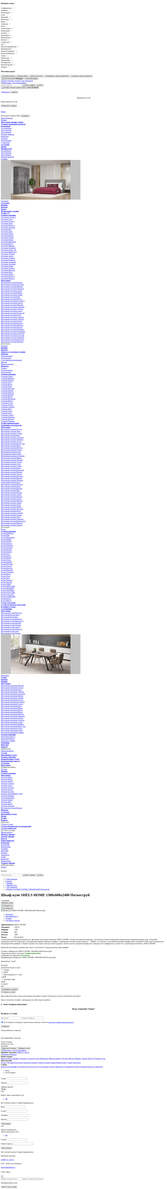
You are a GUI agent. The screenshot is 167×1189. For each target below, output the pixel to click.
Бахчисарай (5, 13)
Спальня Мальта (7, 391)
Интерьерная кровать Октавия (12, 456)
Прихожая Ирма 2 (8, 739)
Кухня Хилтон (6, 582)
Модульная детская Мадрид (11, 808)
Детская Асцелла (7, 788)
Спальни (30, 1059)
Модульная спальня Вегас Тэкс (13, 444)
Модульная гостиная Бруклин (12, 340)
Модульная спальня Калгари (12, 476)
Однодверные (6, 128)
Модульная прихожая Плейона (13, 702)
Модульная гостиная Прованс (12, 289)
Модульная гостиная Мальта (12, 287)
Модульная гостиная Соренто (12, 319)
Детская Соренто (7, 783)
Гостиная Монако (7, 246)
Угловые (4, 138)
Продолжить (9, 1048)
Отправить (5, 1026)
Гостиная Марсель (8, 270)
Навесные (5, 136)
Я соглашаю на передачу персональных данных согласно (39, 1022)
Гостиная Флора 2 (8, 276)
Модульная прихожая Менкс (12, 712)
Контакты (29, 81)
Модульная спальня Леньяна (12, 460)
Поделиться (8, 905)
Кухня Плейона (7, 546)
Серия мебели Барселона (10, 482)
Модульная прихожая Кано (11, 690)
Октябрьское (6, 62)
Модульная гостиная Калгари (12, 285)
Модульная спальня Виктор (11, 488)
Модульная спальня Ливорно (12, 519)
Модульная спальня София (11, 466)
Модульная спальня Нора (10, 446)
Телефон (4, 1115)
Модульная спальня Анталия (12, 509)
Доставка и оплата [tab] (12, 920)
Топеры (4, 368)
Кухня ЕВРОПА (7, 533)
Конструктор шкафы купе (11, 1067)
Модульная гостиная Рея (10, 297)
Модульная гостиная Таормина (13, 331)
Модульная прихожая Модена (12, 714)
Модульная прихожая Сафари (12, 732)
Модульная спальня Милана (12, 501)
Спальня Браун (6, 397)
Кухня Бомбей (6, 562)
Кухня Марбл (6, 558)
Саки (3, 15)
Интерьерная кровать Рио (11, 452)
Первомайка (6, 60)
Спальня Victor (6, 411)
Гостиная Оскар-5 (8, 221)
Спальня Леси (6, 382)
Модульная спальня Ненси (11, 507)
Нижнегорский (7, 65)
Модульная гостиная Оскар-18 (12, 313)
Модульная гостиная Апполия (12, 334)
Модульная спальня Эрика (11, 503)
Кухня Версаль (6, 568)
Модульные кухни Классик (11, 629)
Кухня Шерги (6, 601)
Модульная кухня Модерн (11, 623)
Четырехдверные (7, 134)
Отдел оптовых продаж (46, 1067)
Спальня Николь (7, 393)
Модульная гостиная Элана (11, 291)
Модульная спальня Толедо (11, 429)
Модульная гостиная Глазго (11, 321)
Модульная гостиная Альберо (12, 317)
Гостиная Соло (6, 219)
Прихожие (44, 1059)
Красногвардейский (9, 47)
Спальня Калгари (7, 389)
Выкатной (5, 859)
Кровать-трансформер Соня (11, 794)
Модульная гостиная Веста (11, 299)
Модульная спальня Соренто (12, 513)
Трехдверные (6, 132)
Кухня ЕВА (5, 535)
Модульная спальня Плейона (12, 440)
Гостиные (23, 1059)
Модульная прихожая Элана (12, 722)
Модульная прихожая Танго (11, 728)
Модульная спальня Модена (11, 448)
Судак (3, 56)
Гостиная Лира (6, 232)
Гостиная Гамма (7, 266)
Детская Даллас (7, 790)
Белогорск (5, 19)
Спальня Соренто (8, 407)
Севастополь (6, 28)
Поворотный (6, 861)
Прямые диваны (81, 1059)
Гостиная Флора (7, 240)
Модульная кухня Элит (10, 631)
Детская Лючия (7, 781)
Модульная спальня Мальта (11, 478)
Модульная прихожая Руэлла (12, 700)
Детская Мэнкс (7, 779)
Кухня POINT (6, 542)
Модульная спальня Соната (11, 462)
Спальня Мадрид (7, 419)
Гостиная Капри (7, 236)
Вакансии (59, 1067)
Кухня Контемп (7, 570)
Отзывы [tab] (8, 918)
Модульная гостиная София (11, 295)
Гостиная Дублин (7, 254)
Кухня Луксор (6, 566)
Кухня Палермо (7, 564)
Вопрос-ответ (61, 1063)
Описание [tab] (9, 914)
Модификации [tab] (11, 916)
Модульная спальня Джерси (11, 525)
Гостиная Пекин (7, 274)
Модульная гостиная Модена (12, 325)
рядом (31, 78)
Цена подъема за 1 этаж (13, 975)
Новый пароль (6, 1144)
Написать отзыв (7, 903)
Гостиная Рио (6, 230)
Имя (2, 1107)
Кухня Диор (5, 576)
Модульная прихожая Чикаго (12, 718)
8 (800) (22, 1052)
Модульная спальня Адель (11, 442)
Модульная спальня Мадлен (11, 484)
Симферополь (6, 8)
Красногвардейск (8, 51)
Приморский (6, 49)
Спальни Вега (6, 409)
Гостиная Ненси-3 (8, 225)
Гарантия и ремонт (30, 1063)
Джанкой (4, 17)
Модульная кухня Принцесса (12, 621)
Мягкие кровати (7, 364)
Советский (5, 42)
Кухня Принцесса (8, 537)
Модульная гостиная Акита (11, 311)
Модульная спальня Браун (11, 468)
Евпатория (5, 35)
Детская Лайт (6, 802)
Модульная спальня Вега (10, 491)
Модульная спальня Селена (11, 433)
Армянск (4, 10)
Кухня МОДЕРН (7, 588)
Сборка (6, 970)
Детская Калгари (7, 792)
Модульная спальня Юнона (11, 493)
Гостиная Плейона (8, 260)
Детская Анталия (7, 806)
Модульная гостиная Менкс (11, 293)
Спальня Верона (7, 395)
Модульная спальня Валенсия (12, 470)
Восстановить (6, 1148)
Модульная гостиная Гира (11, 315)
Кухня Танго (6, 560)
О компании (68, 1067)
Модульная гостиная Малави (12, 305)
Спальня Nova (6, 413)
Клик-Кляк (5, 845)
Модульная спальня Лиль (10, 431)
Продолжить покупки (9, 106)
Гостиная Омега (7, 234)
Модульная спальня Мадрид (12, 523)
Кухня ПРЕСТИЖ (8, 586)
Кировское (5, 58)
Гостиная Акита (7, 256)
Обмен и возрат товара (47, 1063)
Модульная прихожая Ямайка (12, 724)
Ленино (4, 67)
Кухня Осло (5, 554)
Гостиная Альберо (8, 258)
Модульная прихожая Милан (12, 696)
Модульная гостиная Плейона (12, 329)
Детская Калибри (7, 798)
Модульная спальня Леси (10, 517)
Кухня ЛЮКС (6, 539)
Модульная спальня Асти (10, 464)
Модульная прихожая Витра (12, 710)
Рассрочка (18, 1063)
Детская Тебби (6, 777)
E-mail (3, 1079)
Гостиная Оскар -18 (8, 250)
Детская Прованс (7, 796)
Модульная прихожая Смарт (12, 730)
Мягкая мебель (6, 1059)
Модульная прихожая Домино (12, 692)
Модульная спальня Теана (11, 505)
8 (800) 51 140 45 (7, 1160)
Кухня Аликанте (7, 572)
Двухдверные (6, 130)
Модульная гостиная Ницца (11, 283)
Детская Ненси (6, 804)
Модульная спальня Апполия (12, 438)
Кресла (90, 1059)
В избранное (8, 908)
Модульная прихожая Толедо (12, 688)
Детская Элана (6, 786)
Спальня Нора (6, 387)
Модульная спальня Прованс (12, 480)
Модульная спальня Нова (10, 486)
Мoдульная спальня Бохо (10, 435)
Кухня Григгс (6, 556)
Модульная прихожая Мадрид (12, 686)
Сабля (3, 857)
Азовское (5, 24)
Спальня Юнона (7, 380)
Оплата (4, 81)
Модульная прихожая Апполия (13, 694)
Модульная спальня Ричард (11, 450)
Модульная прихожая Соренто (12, 720)
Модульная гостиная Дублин (12, 309)
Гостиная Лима (7, 223)
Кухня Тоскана (6, 548)
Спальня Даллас (7, 405)
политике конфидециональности (61, 1022)
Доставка (10, 81)
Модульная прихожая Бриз (11, 706)
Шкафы (16, 1059)
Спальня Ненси (7, 401)
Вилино (4, 40)
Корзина (14, 92)
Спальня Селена (7, 415)
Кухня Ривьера (6, 580)
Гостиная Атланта (8, 268)
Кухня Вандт (6, 574)
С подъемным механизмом (11, 360)
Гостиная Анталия (8, 227)
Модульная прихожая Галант (12, 704)
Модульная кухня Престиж (11, 613)
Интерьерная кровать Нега (11, 454)
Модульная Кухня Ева (9, 617)
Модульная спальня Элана (11, 495)
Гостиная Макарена (8, 242)
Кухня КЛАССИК (8, 592)
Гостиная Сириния (8, 248)
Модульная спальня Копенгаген (13, 521)
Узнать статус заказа (9, 1187)
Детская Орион (7, 800)
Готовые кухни (99, 1059)
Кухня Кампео (6, 552)
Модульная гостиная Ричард (12, 323)
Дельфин (4, 849)
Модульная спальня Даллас (11, 474)
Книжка (4, 853)
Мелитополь (6, 38)
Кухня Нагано (6, 550)
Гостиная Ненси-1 (8, 278)
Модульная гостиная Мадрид (12, 342)
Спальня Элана (7, 376)
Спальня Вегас (6, 384)
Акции (17, 81)
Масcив (4, 362)
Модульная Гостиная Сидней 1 (13, 301)
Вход (3, 1089)
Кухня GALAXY (7, 595)
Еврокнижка (6, 847)
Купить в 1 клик (9, 992)
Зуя (2, 44)
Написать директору (95, 1067)
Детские (65, 1059)
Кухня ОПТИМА (7, 590)
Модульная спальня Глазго (11, 499)
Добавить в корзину (11, 989)
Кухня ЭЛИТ (6, 584)
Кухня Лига (5, 578)
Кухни (36, 1059)
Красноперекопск (8, 53)
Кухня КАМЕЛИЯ (8, 597)
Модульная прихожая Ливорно (13, 716)
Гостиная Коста (7, 244)
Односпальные (6, 356)
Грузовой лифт (9, 979)
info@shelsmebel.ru (8, 1167)
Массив (71, 1059)
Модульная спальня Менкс (11, 458)
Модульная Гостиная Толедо (12, 303)
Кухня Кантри (6, 544)
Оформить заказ (24, 1048)
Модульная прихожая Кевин (12, 708)
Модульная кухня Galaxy (10, 627)
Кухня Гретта (6, 599)
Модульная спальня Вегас (11, 511)
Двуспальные (6, 358)
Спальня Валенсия (8, 399)
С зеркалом (5, 143)
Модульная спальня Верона (11, 472)
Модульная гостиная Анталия (12, 336)
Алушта (4, 33)
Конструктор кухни (29, 1067)
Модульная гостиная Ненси (11, 327)
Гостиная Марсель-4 (8, 252)
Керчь (3, 22)
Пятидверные (6, 140)
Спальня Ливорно (8, 421)
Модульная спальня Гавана (11, 515)
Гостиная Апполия (8, 264)
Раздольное (5, 31)
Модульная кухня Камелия (11, 619)
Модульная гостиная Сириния (12, 307)
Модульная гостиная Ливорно (12, 338)
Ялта (3, 26)
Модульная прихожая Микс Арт (13, 726)
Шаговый (4, 851)
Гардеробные (6, 151)
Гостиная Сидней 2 (8, 217)
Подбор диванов (80, 1067)
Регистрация (6, 1124)
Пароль (4, 1083)
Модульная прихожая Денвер (12, 698)
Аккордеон (5, 855)
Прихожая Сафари (8, 741)
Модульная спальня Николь (11, 497)
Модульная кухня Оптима (11, 625)
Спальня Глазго (7, 403)
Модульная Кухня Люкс (10, 615)
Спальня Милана (7, 378)
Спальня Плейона (8, 417)
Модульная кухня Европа (11, 633)
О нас (22, 81)
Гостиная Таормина (8, 262)
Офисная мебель (54, 1059)
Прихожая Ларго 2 (8, 737)
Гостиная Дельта (7, 238)
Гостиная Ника (6, 272)
